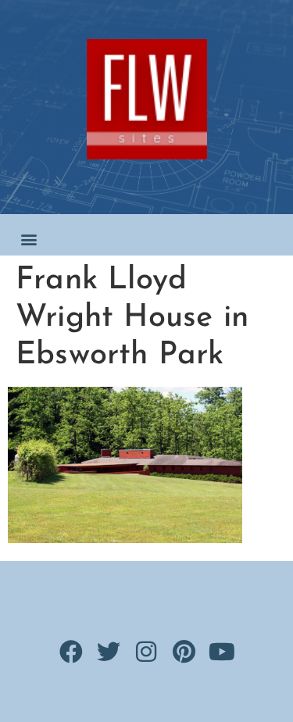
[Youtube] (222, 651)
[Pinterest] (184, 651)
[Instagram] (147, 651)
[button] (28, 239)
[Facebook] (71, 651)
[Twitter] (108, 651)
